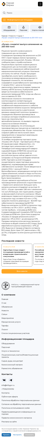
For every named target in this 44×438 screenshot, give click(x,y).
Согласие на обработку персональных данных (21, 404)
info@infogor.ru (8, 385)
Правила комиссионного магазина (17, 418)
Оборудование (9, 30)
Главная (5, 299)
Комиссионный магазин (12, 365)
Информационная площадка (20, 20)
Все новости (22, 271)
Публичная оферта (10, 397)
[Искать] (4, 13)
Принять (6, 435)
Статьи (4, 314)
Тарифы (5, 326)
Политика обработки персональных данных (20, 400)
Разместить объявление (12, 368)
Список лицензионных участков (15, 333)
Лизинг (5, 330)
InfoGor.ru (14, 285)
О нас (4, 303)
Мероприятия (8, 318)
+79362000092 (8, 389)
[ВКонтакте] (4, 380)
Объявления (7, 307)
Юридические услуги (11, 322)
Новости (5, 311)
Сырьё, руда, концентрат (12, 361)
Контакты (6, 393)
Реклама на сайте (9, 422)
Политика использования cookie (16, 408)
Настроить (17, 435)
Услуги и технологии (11, 351)
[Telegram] (10, 380)
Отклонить (29, 435)
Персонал (23, 30)
